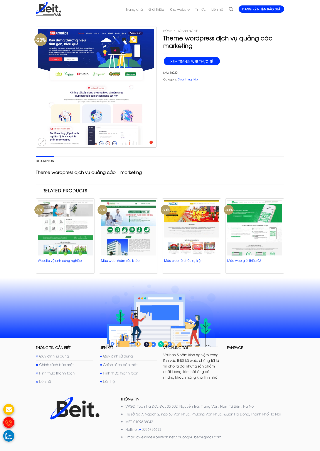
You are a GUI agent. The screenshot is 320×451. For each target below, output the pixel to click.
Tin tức (200, 9)
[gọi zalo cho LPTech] (8, 435)
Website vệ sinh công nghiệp (60, 260)
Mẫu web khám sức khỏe (120, 260)
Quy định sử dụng (54, 356)
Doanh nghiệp (188, 30)
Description (45, 161)
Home (167, 30)
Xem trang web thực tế (191, 61)
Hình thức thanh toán (57, 373)
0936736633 (151, 429)
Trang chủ (134, 9)
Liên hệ (217, 9)
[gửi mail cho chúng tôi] (8, 409)
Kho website (180, 9)
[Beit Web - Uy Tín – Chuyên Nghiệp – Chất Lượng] (72, 9)
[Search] (231, 9)
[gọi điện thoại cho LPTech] (8, 422)
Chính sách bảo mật (56, 364)
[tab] (45, 160)
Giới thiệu (156, 9)
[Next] (284, 237)
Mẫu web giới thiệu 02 (244, 260)
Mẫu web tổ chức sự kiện (183, 260)
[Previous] (36, 237)
